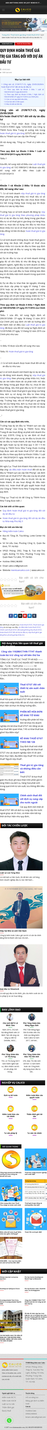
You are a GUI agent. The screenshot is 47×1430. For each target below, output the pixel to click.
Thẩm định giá (8, 1407)
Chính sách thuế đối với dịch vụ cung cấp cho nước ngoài (31, 799)
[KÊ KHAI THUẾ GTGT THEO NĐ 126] (9, 742)
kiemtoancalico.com (20, 570)
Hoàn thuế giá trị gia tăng (21, 351)
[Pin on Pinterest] (25, 616)
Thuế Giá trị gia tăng (23, 44)
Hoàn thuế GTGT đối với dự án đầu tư (13, 632)
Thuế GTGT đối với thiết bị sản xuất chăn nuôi (32, 688)
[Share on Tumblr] (34, 616)
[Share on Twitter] (15, 616)
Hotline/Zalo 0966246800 (31, 1412)
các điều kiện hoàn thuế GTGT (29, 627)
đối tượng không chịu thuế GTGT (29, 630)
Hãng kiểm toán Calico (13, 531)
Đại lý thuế (6, 1410)
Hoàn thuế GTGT (7, 44)
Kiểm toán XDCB (9, 1400)
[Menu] (3, 10)
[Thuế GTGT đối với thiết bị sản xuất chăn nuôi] (9, 688)
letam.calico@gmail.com (35, 1417)
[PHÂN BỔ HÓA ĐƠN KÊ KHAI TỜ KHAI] (9, 716)
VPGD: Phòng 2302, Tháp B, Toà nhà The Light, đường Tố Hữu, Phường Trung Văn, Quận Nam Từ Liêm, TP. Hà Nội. (35, 1374)
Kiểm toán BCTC (9, 1397)
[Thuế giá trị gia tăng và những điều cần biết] (9, 769)
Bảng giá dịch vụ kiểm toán (35, 1402)
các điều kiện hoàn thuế (20, 469)
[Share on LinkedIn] (29, 616)
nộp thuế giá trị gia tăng (33, 193)
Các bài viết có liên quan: (14, 102)
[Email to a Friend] (20, 616)
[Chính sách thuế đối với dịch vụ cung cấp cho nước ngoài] (9, 799)
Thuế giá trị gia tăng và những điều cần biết (31, 769)
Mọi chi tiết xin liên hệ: (13, 104)
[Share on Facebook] (11, 616)
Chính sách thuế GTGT (8, 630)
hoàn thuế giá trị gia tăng (12, 133)
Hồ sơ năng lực (32, 1397)
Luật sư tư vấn (8, 1404)
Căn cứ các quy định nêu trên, (16, 99)
